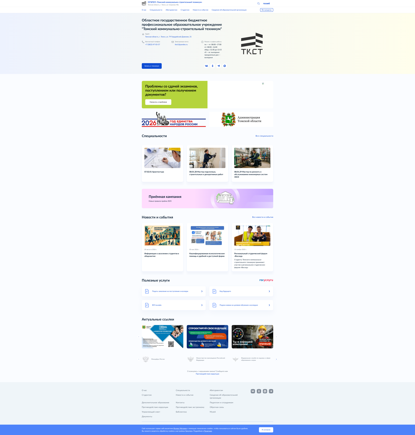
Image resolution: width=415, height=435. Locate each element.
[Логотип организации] (144, 3)
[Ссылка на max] (265, 391)
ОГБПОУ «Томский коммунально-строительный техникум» (175, 2)
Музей (213, 412)
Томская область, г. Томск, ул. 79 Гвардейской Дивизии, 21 (168, 37)
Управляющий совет (151, 412)
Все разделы (267, 10)
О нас (144, 10)
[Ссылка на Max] (225, 66)
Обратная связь (217, 407)
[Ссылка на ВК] (206, 66)
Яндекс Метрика (180, 428)
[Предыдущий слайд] (139, 359)
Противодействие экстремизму (190, 407)
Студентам (185, 10)
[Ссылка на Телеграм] (218, 66)
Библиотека (181, 412)
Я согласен (266, 430)
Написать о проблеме (158, 102)
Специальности (156, 10)
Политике (208, 431)
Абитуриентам (171, 10)
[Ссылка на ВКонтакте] (253, 391)
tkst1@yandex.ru (181, 44)
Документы (147, 417)
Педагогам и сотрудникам (221, 403)
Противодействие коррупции (207, 374)
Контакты (180, 403)
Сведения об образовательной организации (229, 10)
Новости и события (200, 10)
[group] (162, 336)
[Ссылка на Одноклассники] (212, 66)
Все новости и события (262, 217)
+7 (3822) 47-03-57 (152, 44)
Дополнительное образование (155, 403)
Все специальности (264, 136)
